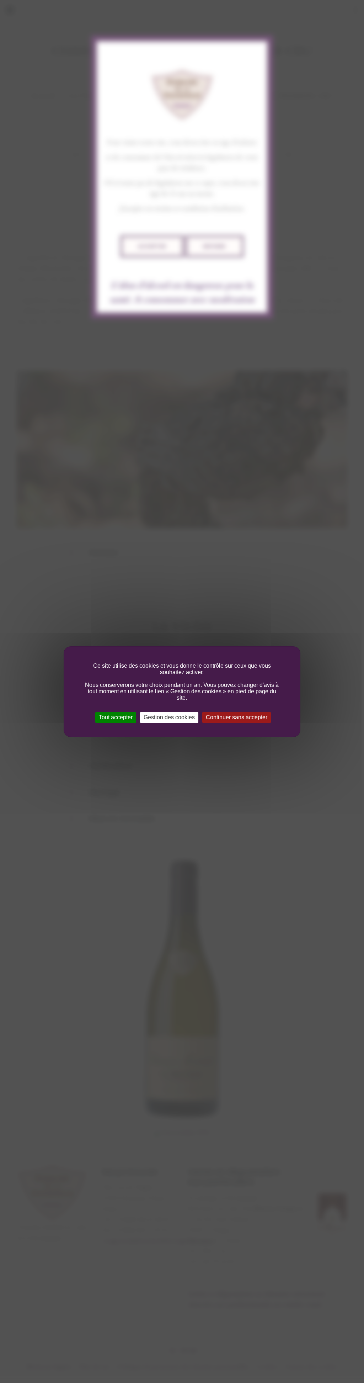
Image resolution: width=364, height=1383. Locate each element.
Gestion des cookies (169, 717)
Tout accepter (116, 717)
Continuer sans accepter (236, 717)
